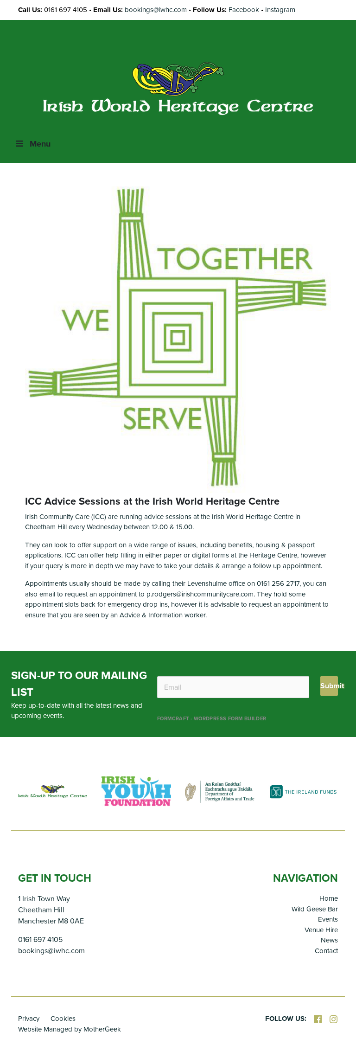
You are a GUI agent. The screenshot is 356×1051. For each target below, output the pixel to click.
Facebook (244, 10)
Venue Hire (321, 930)
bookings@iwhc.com (156, 10)
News (329, 940)
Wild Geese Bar (315, 909)
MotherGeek (102, 1029)
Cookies (63, 1018)
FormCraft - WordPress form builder (212, 718)
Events (328, 919)
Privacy (28, 1018)
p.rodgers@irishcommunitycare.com (200, 594)
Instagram (280, 10)
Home (328, 898)
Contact (326, 951)
